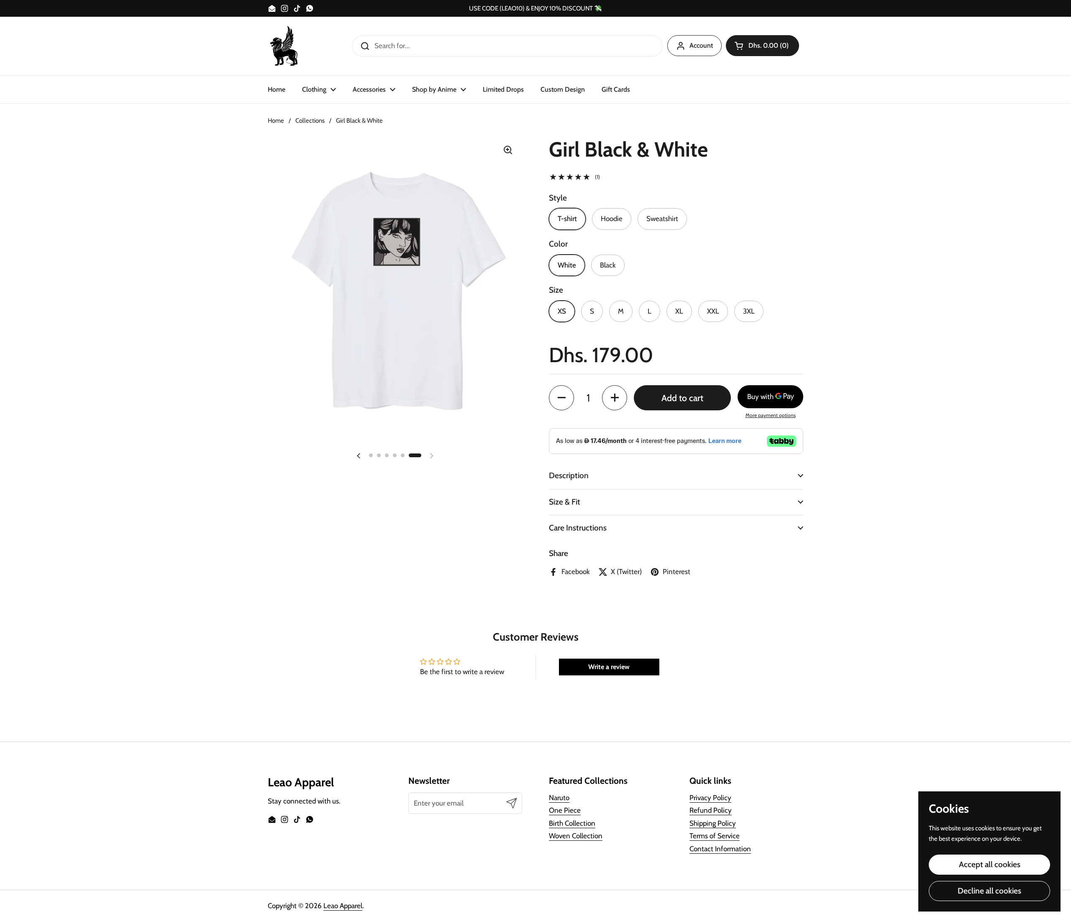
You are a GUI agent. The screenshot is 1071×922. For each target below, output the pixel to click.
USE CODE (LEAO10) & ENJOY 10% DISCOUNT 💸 (535, 8)
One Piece (565, 810)
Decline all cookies (989, 891)
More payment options (771, 415)
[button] (762, 45)
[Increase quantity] (614, 397)
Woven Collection (575, 836)
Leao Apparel (342, 905)
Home (276, 120)
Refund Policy (710, 810)
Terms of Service (714, 836)
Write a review (609, 667)
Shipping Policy (712, 823)
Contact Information (720, 849)
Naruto (559, 797)
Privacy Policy (710, 797)
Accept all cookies (989, 864)
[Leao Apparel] (284, 46)
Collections (310, 120)
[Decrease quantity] (561, 397)
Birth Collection (572, 823)
